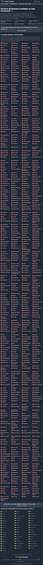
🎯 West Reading (15, 233)
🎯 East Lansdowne (26, 331)
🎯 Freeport (35, 449)
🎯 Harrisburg (35, 43)
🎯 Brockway (14, 320)
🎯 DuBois (34, 94)
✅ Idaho (30, 539)
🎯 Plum (24, 64)
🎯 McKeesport (25, 70)
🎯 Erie (2, 47)
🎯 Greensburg (25, 79)
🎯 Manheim (4, 204)
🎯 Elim (34, 277)
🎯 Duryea (34, 202)
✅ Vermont (31, 548)
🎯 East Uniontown (5, 384)
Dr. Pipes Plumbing (18, 563)
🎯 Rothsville (14, 341)
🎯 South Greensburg (3, 410)
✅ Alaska (3, 543)
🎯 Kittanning (4, 86)
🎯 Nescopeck (25, 468)
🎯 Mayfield (3, 449)
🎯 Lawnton (3, 248)
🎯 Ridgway (14, 243)
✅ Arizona (3, 518)
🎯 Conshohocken (36, 129)
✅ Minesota (3, 520)
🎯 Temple (13, 449)
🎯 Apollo (34, 472)
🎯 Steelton (14, 172)
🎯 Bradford (25, 94)
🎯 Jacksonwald (5, 312)
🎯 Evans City (14, 447)
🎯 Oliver (34, 356)
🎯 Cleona (13, 380)
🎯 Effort (3, 345)
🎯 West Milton (25, 464)
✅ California (17, 511)
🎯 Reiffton (35, 212)
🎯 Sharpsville (35, 241)
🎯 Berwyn (13, 275)
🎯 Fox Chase (25, 458)
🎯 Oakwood (35, 378)
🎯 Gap (13, 343)
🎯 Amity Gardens (26, 275)
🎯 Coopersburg (36, 345)
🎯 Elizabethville (36, 476)
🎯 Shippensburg (15, 72)
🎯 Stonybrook (25, 388)
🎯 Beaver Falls (4, 127)
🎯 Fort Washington (5, 179)
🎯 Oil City (34, 79)
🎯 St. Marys (25, 89)
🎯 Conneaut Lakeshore (14, 363)
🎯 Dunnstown (14, 491)
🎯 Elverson (3, 251)
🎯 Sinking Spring (26, 239)
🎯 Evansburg (35, 388)
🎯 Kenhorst (4, 320)
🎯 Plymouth (14, 177)
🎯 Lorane (24, 241)
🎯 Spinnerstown (5, 436)
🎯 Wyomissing (15, 101)
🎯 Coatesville (14, 84)
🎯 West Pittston (26, 206)
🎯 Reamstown (15, 300)
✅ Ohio (2, 525)
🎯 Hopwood (25, 398)
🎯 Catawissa (35, 481)
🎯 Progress (4, 106)
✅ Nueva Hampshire (19, 543)
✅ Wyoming (3, 550)
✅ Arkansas (17, 539)
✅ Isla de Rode (32, 527)
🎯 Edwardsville (15, 209)
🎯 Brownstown (36, 343)
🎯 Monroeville (36, 62)
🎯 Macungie (4, 297)
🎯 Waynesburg (36, 127)
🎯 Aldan (3, 239)
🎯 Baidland (25, 466)
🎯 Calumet (35, 460)
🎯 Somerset (14, 92)
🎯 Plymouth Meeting (35, 148)
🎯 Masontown (25, 237)
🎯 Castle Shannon (5, 129)
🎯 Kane (3, 277)
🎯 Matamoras (14, 366)
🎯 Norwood (14, 174)
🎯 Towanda (14, 224)
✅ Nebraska (3, 534)
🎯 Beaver (24, 235)
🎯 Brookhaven (25, 129)
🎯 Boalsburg (14, 214)
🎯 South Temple (15, 406)
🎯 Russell (34, 474)
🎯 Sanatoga (4, 123)
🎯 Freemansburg (26, 336)
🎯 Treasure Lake (15, 280)
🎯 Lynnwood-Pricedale (25, 418)
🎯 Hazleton (25, 52)
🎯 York (34, 45)
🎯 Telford (3, 202)
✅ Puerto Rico (18, 541)
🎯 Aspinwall (14, 329)
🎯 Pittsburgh (14, 43)
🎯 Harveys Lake (26, 322)
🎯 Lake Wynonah (36, 351)
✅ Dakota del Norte (33, 543)
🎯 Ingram (13, 295)
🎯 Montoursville (5, 226)
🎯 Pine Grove (14, 290)
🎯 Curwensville (4, 343)
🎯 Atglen (24, 496)
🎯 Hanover (24, 49)
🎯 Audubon (14, 113)
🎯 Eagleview (4, 430)
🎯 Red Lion (14, 162)
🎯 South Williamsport (25, 170)
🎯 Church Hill (14, 454)
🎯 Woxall (3, 488)
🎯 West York (25, 216)
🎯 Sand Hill (35, 336)
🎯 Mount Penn (15, 302)
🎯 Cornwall (35, 226)
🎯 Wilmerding (4, 392)
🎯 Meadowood (25, 314)
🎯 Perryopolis (14, 451)
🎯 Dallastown (4, 258)
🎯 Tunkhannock (26, 297)
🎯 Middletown (25, 108)
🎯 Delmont (3, 351)
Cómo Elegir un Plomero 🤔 (25, 3)
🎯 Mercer (34, 268)
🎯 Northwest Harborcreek (4, 116)
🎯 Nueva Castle (26, 57)
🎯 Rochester (4, 280)
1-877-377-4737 (21, 30)
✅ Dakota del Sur (18, 545)
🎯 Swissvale (35, 120)
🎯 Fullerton (14, 74)
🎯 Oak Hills (25, 376)
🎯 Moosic (35, 174)
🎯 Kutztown (35, 103)
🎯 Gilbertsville (36, 187)
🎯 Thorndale (4, 268)
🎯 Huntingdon (14, 96)
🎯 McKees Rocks (26, 174)
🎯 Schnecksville (26, 283)
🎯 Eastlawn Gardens (35, 280)
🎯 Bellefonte (25, 84)
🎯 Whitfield (14, 219)
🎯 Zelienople (14, 270)
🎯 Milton (34, 59)
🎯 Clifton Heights (36, 150)
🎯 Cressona (4, 464)
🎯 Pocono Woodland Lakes (26, 248)
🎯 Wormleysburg (5, 304)
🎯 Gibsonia (35, 371)
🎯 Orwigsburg (36, 189)
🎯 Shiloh (13, 98)
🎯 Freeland (25, 280)
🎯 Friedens (25, 486)
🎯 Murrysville (35, 68)
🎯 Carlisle (13, 70)
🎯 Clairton (35, 155)
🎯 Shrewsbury (15, 258)
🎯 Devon (24, 421)
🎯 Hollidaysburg (5, 183)
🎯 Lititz (13, 111)
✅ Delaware (17, 548)
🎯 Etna (2, 287)
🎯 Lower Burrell (5, 98)
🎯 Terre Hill (35, 491)
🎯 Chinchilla (25, 384)
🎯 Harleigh (35, 486)
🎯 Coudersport (26, 360)
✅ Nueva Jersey (32, 541)
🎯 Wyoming (25, 306)
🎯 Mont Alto (35, 442)
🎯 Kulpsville (35, 125)
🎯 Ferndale (25, 476)
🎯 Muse (34, 329)
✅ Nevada (3, 523)
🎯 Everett (3, 306)
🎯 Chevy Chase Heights (26, 493)
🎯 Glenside (35, 135)
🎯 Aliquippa (4, 118)
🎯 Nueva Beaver (5, 496)
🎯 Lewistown (35, 66)
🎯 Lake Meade (25, 345)
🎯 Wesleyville (25, 302)
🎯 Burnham (25, 410)
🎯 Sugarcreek (25, 200)
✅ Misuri (31, 523)
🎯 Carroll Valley (26, 251)
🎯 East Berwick (26, 378)
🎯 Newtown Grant (5, 272)
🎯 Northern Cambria (35, 170)
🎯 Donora (3, 219)
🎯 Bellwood (35, 439)
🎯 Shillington (25, 192)
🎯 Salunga (24, 300)
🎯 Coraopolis (4, 189)
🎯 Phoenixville (36, 72)
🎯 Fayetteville (14, 304)
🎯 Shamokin (4, 62)
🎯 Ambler (3, 160)
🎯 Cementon (35, 451)
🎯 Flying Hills (25, 400)
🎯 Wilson (3, 137)
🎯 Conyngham (36, 421)
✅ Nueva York (4, 511)
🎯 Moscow (24, 317)
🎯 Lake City (35, 312)
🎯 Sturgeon (4, 466)
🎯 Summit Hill (25, 308)
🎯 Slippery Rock (26, 155)
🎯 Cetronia (25, 334)
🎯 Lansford (4, 263)
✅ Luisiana (31, 529)
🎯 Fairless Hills (15, 125)
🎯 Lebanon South (15, 371)
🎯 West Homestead (6, 423)
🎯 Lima (3, 417)
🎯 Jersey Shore (26, 113)
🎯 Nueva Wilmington (3, 368)
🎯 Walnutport (35, 392)
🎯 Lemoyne (25, 214)
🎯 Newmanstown (5, 358)
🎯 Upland (13, 285)
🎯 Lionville (24, 160)
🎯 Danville (3, 214)
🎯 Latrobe (24, 135)
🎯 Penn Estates (5, 192)
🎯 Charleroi (35, 253)
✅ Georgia (3, 516)
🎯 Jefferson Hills (26, 96)
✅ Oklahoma (17, 532)
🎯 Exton (24, 189)
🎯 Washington (25, 81)
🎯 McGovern (35, 320)
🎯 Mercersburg (4, 472)
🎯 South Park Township (35, 81)
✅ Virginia (3, 527)
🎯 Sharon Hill (4, 181)
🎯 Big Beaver (25, 427)
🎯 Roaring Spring (26, 150)
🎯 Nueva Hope (25, 349)
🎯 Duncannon (14, 478)
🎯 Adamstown (4, 421)
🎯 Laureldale (25, 253)
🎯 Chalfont (14, 235)
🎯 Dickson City (36, 177)
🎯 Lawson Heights (5, 347)
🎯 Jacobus (35, 430)
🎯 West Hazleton (36, 228)
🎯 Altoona (14, 49)
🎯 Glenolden (25, 143)
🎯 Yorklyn (35, 413)
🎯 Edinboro (35, 165)
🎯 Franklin (14, 118)
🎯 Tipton (34, 468)
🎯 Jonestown (4, 404)
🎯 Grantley (35, 255)
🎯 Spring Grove (36, 382)
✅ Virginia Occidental (33, 545)
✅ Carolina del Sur (19, 536)
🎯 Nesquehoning (15, 293)
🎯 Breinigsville (4, 150)
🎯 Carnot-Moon (36, 89)
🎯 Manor (3, 283)
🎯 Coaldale (3, 390)
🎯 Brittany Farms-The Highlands (15, 273)
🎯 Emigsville (35, 304)
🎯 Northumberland (5, 270)
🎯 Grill (23, 413)
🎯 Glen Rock (25, 396)
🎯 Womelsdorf (25, 310)
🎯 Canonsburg (4, 120)
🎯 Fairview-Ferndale (4, 401)
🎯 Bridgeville (35, 200)
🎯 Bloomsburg (25, 55)
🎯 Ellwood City (4, 92)
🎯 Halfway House (15, 312)
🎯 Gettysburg (4, 139)
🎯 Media (24, 181)
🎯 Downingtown (5, 135)
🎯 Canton (34, 423)
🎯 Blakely (3, 167)
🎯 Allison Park (15, 66)
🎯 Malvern (24, 277)
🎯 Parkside (4, 371)
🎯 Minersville (14, 239)
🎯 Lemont (3, 382)
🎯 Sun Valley (35, 368)
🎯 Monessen (4, 52)
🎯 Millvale (35, 265)
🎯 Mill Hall (35, 458)
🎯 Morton (35, 331)
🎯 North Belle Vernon (14, 427)
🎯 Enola (3, 165)
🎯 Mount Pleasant (15, 237)
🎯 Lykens (13, 308)
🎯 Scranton (14, 45)
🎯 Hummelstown (36, 204)
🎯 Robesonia (4, 396)
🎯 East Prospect (5, 341)
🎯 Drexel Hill (14, 62)
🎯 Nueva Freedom (26, 76)
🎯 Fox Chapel (4, 198)
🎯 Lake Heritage (5, 366)
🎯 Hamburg (25, 228)
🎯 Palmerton (14, 192)
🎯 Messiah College (37, 384)
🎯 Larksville (25, 226)
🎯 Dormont (14, 127)
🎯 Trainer (24, 430)
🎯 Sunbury (24, 62)
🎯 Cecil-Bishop (36, 380)
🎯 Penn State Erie (36, 456)
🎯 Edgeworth (25, 454)
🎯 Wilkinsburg (36, 74)
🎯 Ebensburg (14, 221)
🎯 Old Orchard (15, 382)
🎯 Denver (34, 258)
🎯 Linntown (14, 496)
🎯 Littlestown (14, 160)
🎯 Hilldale (24, 474)
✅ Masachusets (32, 516)
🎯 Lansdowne (4, 101)
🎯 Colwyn (34, 347)
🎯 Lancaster (4, 45)
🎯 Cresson (14, 106)
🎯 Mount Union (15, 265)
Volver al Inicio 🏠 (4, 3)
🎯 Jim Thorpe (25, 187)
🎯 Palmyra (14, 139)
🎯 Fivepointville (4, 486)
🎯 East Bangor (25, 456)
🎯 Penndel (3, 388)
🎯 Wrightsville (25, 371)
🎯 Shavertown (15, 413)
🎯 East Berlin (14, 468)
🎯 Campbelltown (5, 209)
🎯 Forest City (4, 442)
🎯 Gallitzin (24, 470)
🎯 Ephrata (3, 81)
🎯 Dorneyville (4, 237)
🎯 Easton (3, 64)
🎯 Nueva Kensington (14, 89)
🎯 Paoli (13, 183)
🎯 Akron (24, 246)
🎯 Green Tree (14, 204)
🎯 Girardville (25, 488)
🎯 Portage (14, 155)
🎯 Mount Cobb (15, 421)
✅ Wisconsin (17, 527)
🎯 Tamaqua (14, 79)
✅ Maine (3, 545)
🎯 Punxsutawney (15, 169)
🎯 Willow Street (36, 123)
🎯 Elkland (13, 442)
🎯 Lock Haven (4, 74)
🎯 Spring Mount (5, 378)
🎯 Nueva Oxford (15, 432)
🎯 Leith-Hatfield (26, 368)
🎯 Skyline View (4, 253)
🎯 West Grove (36, 314)
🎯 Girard (13, 310)
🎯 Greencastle (15, 248)
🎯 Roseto (3, 470)
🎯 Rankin (24, 404)
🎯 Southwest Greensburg (25, 407)
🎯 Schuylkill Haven (37, 196)
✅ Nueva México (32, 534)
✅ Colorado (17, 520)
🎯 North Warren (36, 432)
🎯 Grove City (35, 96)
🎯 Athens (24, 295)
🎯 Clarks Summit (26, 202)
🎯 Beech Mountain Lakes (16, 437)
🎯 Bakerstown (4, 349)
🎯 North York (35, 404)
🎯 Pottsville (14, 57)
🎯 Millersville (25, 125)
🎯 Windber (24, 260)
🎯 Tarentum (14, 228)
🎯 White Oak (4, 141)
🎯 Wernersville (25, 320)
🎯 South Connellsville (14, 424)
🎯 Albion (3, 228)
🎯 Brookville (14, 226)
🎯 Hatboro (35, 139)
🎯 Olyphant (35, 198)
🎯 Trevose (14, 246)
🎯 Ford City (35, 322)
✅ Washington (18, 518)
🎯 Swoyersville (4, 200)
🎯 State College (26, 47)
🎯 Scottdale (14, 241)
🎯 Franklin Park (15, 76)
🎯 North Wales (25, 290)
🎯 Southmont (25, 394)
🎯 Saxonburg (35, 488)
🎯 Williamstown (36, 214)
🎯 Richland (3, 458)
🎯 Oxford (13, 185)
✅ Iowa (2, 539)
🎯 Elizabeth (14, 481)
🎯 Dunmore (35, 84)
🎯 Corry (13, 167)
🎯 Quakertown (36, 118)
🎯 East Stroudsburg (14, 52)
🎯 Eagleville (4, 194)
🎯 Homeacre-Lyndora (25, 157)
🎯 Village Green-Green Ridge (26, 132)
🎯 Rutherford (14, 200)
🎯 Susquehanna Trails (5, 433)
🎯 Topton (34, 394)
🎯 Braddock (25, 392)
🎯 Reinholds (25, 390)
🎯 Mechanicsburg (26, 115)
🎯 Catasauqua (4, 155)
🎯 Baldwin (3, 70)
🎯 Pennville (14, 404)
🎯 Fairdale (3, 376)
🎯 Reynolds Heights (35, 444)
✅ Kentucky (3, 532)
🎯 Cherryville (4, 444)
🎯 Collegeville (4, 196)
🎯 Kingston (35, 86)
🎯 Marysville (25, 347)
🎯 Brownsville (4, 380)
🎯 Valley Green (15, 263)
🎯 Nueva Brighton (36, 181)
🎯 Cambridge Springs (14, 332)
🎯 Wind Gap (35, 324)
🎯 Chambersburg (5, 55)
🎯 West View (14, 157)
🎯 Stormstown (36, 358)
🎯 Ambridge (35, 152)
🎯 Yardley (13, 351)
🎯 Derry (24, 351)
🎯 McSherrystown (37, 302)
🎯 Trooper (3, 172)
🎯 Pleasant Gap (36, 285)
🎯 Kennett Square (26, 167)
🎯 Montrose (4, 481)
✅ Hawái (17, 534)
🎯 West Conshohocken (14, 493)
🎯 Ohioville (35, 287)
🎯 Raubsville (14, 488)
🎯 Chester (14, 59)
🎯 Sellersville (25, 233)
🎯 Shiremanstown (15, 456)
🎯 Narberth (4, 231)
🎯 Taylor (34, 172)
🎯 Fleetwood (35, 239)
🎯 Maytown (14, 253)
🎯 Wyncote (35, 310)
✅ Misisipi (3, 541)
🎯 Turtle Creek (25, 196)
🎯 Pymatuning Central (15, 385)
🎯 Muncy (34, 111)
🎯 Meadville (25, 66)
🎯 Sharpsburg (25, 285)
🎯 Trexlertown (15, 415)
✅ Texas (17, 513)
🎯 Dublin (13, 390)
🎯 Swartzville (4, 314)
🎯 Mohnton (14, 306)
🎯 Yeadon (24, 92)
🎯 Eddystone (4, 360)
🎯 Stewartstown (26, 198)
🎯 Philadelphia (4, 43)
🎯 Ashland (14, 141)
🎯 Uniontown (35, 55)
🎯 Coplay (3, 295)
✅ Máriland (31, 520)
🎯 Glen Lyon (35, 447)
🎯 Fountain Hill (36, 209)
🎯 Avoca (13, 336)
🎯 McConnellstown (26, 472)
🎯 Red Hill (24, 366)
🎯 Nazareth (35, 179)
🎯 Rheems (14, 470)
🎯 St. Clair (14, 317)
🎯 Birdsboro (14, 196)
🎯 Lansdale (25, 72)
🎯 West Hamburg (15, 392)
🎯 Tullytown (25, 382)
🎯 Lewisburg (25, 179)
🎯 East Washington (27, 432)
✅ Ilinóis (30, 511)
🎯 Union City (14, 297)
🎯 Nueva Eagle (15, 394)
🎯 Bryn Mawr (4, 265)
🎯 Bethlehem (4, 49)
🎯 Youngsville (35, 327)
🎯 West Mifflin (25, 68)
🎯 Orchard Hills (4, 373)
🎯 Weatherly (25, 356)
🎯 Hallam (34, 334)
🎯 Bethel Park (25, 59)
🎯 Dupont (24, 329)
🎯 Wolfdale (4, 339)
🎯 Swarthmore (4, 162)
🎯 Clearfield (14, 103)
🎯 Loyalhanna (14, 277)
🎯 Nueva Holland (15, 187)
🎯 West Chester (15, 68)
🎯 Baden (24, 255)
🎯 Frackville (25, 268)
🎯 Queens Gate (26, 491)
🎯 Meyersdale (4, 362)
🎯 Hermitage (25, 74)
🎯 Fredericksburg (15, 444)
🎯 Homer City (14, 464)
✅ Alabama (3, 536)
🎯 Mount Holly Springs (36, 221)
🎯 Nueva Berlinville (5, 456)
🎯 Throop (3, 255)
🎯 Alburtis (3, 336)
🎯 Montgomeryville (5, 84)
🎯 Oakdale (3, 493)
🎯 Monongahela (5, 241)
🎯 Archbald (25, 147)
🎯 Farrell (13, 216)
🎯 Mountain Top (36, 92)
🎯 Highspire (35, 362)
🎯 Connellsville (36, 141)
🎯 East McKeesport (37, 398)
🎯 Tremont (25, 451)
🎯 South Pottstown (27, 380)
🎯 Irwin (24, 263)
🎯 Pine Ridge (4, 329)
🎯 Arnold (24, 204)
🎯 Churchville (25, 224)
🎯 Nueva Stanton (36, 396)
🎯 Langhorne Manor (35, 493)
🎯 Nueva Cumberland (3, 144)
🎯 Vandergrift (14, 202)
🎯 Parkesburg (36, 246)
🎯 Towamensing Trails (5, 461)
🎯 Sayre (3, 72)
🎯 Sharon (13, 86)
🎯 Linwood (35, 293)
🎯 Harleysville (4, 111)
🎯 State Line (14, 354)
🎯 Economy (35, 113)
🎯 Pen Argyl (25, 272)
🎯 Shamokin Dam (26, 447)
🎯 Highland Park (5, 476)
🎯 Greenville (35, 108)
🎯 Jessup (34, 224)
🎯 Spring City (14, 287)
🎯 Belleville (3, 439)
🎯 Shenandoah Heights (4, 499)
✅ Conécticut (32, 532)
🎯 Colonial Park (15, 81)
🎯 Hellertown (4, 177)
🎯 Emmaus (3, 94)
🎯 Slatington (35, 231)
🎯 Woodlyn (3, 113)
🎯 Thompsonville (36, 270)
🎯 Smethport (14, 472)
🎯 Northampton (5, 108)
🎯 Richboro (35, 160)
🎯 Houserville (4, 415)
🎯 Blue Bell (14, 165)
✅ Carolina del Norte (33, 525)
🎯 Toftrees (3, 354)
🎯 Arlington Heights (4, 170)
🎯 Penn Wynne (25, 172)
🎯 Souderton (4, 147)
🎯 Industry (3, 447)
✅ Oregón (17, 523)
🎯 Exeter (3, 187)
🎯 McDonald (14, 398)
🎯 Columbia (25, 101)
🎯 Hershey (35, 76)
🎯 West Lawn (14, 466)
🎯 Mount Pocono (5, 66)
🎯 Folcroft (24, 152)
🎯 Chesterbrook (5, 206)
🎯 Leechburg (35, 410)
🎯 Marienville (25, 243)
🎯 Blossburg (35, 478)
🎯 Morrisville (14, 123)
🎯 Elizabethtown (15, 94)
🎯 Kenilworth (4, 413)
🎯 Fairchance (35, 417)
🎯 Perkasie (14, 120)
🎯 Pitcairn (35, 297)
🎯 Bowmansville (26, 415)
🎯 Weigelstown (26, 86)
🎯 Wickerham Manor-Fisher (14, 410)
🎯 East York (25, 123)
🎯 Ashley (24, 327)
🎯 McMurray (35, 237)
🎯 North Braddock (26, 212)
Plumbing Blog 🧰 (13, 3)
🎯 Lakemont (4, 427)
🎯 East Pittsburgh (26, 439)
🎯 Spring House (36, 243)
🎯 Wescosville (4, 152)
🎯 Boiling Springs (36, 272)
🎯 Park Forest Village (4, 103)
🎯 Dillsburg (25, 341)
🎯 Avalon (24, 219)
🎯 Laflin (3, 491)
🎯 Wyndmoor (25, 183)
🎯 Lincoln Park (15, 439)
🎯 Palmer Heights (5, 260)
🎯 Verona (13, 360)
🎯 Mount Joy (25, 127)
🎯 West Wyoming (5, 331)
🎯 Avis (2, 478)
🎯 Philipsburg (14, 108)
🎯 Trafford (25, 304)
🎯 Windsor (24, 478)
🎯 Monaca (14, 189)
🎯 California (35, 162)
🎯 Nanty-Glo (4, 275)
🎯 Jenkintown (4, 224)
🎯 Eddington (14, 400)
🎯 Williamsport (36, 52)
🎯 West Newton (26, 354)
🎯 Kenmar (3, 235)
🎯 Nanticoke (35, 101)
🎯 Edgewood (35, 306)
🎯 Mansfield (14, 283)
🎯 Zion (13, 376)
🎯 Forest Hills (25, 162)
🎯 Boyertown (4, 243)
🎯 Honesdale (4, 185)
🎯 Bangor (34, 194)
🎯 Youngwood (25, 312)
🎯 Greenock (4, 394)
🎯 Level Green (14, 255)
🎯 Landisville (35, 390)
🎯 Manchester (25, 324)
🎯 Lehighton (35, 192)
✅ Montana (3, 548)
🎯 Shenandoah (36, 70)
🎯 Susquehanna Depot (26, 363)
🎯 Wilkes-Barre (4, 57)
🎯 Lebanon (35, 47)
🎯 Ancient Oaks (26, 141)
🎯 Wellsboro (25, 293)
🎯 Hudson (14, 486)
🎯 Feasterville (14, 345)
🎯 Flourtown (14, 231)
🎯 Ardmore (3, 89)
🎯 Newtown (14, 378)
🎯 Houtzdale (14, 260)
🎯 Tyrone (34, 143)
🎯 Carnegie (14, 137)
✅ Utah (2, 529)
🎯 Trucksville (25, 358)
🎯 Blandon (14, 129)
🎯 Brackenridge (5, 302)
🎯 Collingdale (25, 118)
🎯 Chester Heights (16, 324)
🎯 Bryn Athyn (35, 496)
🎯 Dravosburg (25, 444)
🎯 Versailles (14, 483)
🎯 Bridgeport (35, 216)
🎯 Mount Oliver (4, 290)
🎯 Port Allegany (36, 406)
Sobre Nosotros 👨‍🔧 (5, 559)
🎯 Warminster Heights (36, 260)
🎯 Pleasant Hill (36, 317)
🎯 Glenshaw (25, 120)
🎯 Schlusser (14, 206)
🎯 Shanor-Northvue (16, 198)
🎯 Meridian (35, 248)
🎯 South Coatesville (35, 484)
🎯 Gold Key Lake (15, 476)
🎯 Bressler (35, 466)
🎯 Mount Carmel (15, 179)
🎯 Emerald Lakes (36, 275)
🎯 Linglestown (15, 181)
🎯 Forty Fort (4, 246)
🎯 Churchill (3, 310)
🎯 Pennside (4, 233)
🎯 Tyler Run (4, 406)
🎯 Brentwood (25, 111)
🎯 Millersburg (25, 221)
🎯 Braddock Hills (26, 436)
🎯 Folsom (35, 115)
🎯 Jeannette (14, 115)
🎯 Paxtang (3, 468)
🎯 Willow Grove (4, 76)
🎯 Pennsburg (25, 258)
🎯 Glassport (25, 231)
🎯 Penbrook (4, 308)
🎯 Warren (3, 79)
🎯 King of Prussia (5, 68)
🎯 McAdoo (14, 388)
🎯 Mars (13, 458)
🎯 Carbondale (4, 125)
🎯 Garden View (15, 322)
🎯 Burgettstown (36, 295)
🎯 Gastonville (14, 356)
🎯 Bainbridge (4, 474)
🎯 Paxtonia (14, 194)
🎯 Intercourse (36, 454)
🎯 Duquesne (35, 185)
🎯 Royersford (36, 206)
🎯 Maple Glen (14, 150)
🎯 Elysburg (25, 423)
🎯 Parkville (14, 143)
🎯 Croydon (24, 106)
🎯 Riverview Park (15, 339)
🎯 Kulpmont (4, 324)
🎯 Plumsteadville (26, 343)
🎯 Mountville (14, 314)
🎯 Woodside (14, 358)
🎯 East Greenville (36, 308)
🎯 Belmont (35, 341)
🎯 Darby (34, 98)
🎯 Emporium (14, 368)
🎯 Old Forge (14, 135)
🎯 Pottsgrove (35, 283)
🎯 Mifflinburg (35, 233)
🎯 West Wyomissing (35, 290)
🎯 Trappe (34, 263)
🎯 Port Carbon (36, 436)
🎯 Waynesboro (36, 64)
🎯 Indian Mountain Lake (26, 209)
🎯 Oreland (35, 183)
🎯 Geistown (35, 373)
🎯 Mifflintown (35, 235)
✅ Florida (3, 513)
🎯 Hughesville (36, 400)
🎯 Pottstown (14, 47)
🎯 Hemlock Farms (5, 285)
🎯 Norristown (4, 59)
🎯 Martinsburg (15, 347)
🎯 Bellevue (3, 131)
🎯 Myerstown (4, 293)
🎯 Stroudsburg (26, 185)
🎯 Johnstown (35, 49)
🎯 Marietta (35, 339)
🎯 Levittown (14, 55)
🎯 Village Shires (36, 251)
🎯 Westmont (4, 212)
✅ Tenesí (17, 529)
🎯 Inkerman (35, 415)
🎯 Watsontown (36, 376)
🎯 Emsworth (35, 366)
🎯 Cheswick (4, 451)
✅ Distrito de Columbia (20, 516)
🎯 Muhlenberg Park (5, 454)
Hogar (3, 6)
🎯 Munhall (24, 98)
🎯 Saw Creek (25, 270)
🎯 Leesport (14, 417)
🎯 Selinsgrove (4, 174)
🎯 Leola (24, 139)
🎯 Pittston (24, 137)
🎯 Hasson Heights (37, 470)
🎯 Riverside (35, 427)
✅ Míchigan (31, 518)
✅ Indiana (17, 525)
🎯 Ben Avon (25, 442)
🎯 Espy (13, 460)
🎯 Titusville (25, 194)
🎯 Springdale (25, 287)
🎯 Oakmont (4, 157)
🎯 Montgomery (36, 167)
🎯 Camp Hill (35, 131)
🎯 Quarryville (35, 137)
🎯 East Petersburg (5, 221)
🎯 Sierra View (14, 212)
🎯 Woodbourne (26, 265)
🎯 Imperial (14, 349)
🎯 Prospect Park (36, 157)
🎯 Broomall (4, 96)
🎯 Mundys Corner (26, 449)
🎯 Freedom (25, 481)
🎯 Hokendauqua (15, 334)
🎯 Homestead (4, 300)
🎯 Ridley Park (14, 147)
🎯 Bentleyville (35, 354)
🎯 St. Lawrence (15, 430)
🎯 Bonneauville (36, 219)
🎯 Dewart (13, 474)
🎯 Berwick (35, 106)
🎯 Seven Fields (4, 327)
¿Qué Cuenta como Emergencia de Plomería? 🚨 (31, 559)
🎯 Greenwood (4, 322)
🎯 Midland (3, 356)
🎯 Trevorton (25, 460)
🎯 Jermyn (3, 398)
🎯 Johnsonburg (15, 373)
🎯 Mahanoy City (15, 251)
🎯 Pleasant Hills (15, 131)
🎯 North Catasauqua (3, 317)
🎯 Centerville (35, 300)
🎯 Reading (24, 45)
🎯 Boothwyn (25, 165)
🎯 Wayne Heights (26, 339)
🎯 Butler (34, 57)
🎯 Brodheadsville (26, 483)
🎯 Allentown (25, 43)
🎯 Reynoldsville (15, 327)
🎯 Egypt (24, 373)
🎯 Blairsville (14, 152)
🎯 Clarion (24, 103)
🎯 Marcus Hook (36, 360)
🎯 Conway (14, 396)
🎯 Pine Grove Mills (5, 483)
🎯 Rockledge (35, 349)
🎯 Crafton (24, 177)
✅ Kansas (31, 536)
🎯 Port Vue (14, 268)
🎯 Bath (2, 334)
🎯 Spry (2, 216)
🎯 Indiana (13, 64)
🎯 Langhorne (35, 464)
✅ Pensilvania (32, 513)
